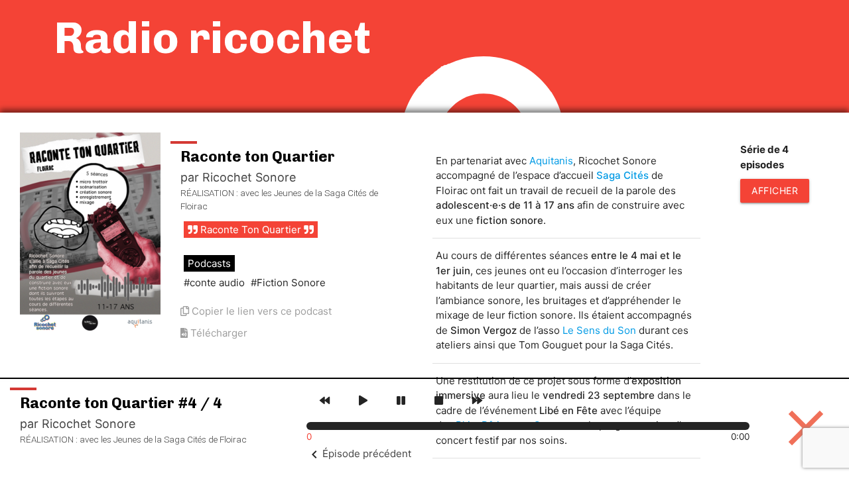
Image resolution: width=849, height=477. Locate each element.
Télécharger (217, 333)
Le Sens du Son (599, 330)
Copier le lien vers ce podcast (260, 311)
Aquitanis (551, 160)
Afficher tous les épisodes (775, 194)
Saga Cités (622, 175)
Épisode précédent (366, 453)
